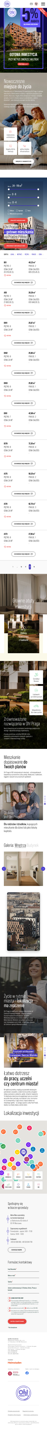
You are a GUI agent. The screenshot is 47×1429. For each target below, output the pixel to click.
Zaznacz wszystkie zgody (17, 1298)
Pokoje (9, 203)
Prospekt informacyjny (14, 1414)
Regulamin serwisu (28, 1411)
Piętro (9, 194)
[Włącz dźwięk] (37, 948)
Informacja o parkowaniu (31, 1414)
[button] (23, 1152)
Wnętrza (20, 845)
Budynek (33, 845)
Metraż (9, 186)
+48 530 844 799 (27, 1242)
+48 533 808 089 (15, 1242)
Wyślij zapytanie (17, 1321)
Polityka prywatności (14, 1411)
